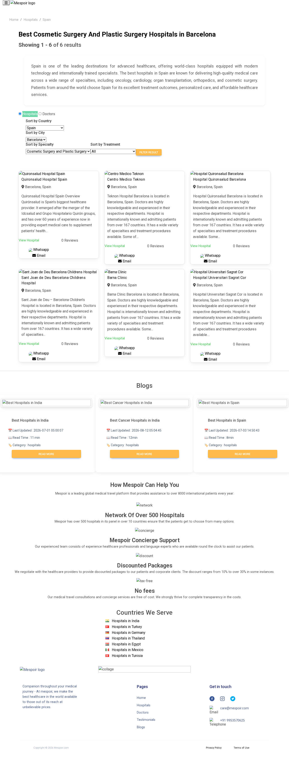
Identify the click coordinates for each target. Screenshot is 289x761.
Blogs (141, 727)
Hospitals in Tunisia (127, 656)
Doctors (48, 114)
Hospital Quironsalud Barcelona (219, 179)
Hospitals (30, 20)
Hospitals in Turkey (127, 627)
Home (14, 20)
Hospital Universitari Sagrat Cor (219, 277)
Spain (47, 20)
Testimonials (146, 720)
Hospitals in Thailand (128, 638)
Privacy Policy (213, 747)
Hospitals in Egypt (126, 644)
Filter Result (149, 152)
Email (40, 255)
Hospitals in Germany (128, 632)
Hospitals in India (125, 621)
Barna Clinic (117, 277)
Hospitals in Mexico (127, 650)
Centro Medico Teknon (126, 179)
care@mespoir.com (234, 708)
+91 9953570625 (232, 720)
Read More (46, 454)
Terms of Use (241, 747)
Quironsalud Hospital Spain (44, 179)
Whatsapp (40, 249)
